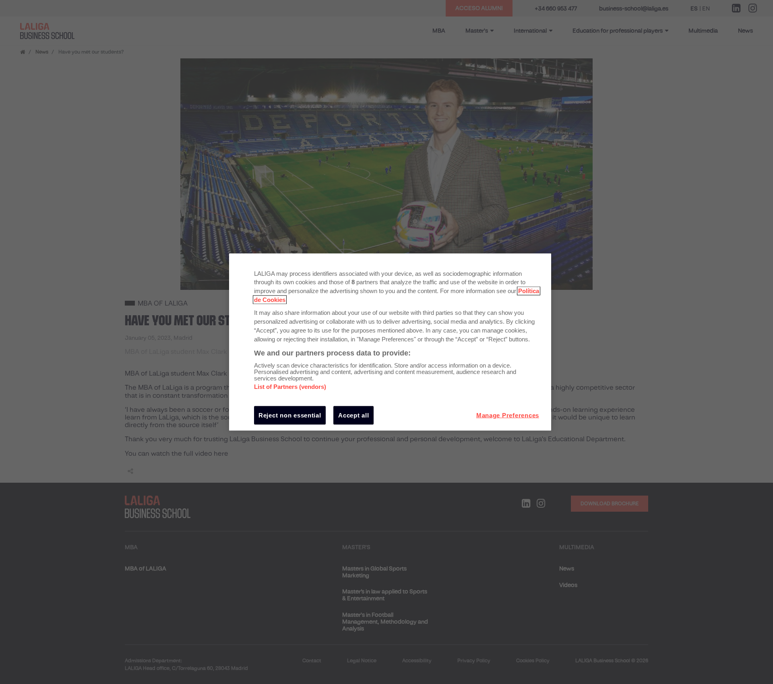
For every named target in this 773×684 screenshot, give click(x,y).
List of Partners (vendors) (290, 387)
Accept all (353, 415)
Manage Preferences (507, 415)
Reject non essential (289, 415)
